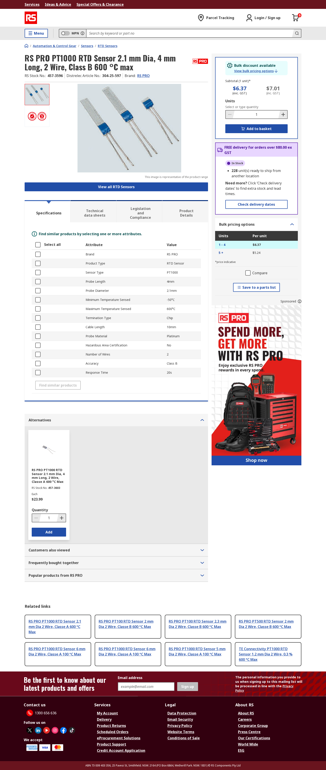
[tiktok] (72, 730)
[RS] (31, 18)
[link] (256, 71)
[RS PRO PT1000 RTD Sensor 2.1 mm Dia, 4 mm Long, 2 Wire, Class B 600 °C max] (129, 128)
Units (230, 101)
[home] (26, 45)
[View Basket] (295, 17)
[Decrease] (230, 114)
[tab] (47, 211)
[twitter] (29, 730)
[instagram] (55, 730)
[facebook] (63, 730)
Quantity (40, 509)
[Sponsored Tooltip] (299, 301)
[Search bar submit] (296, 33)
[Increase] (282, 114)
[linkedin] (38, 730)
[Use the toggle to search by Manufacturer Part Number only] (82, 33)
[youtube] (46, 730)
